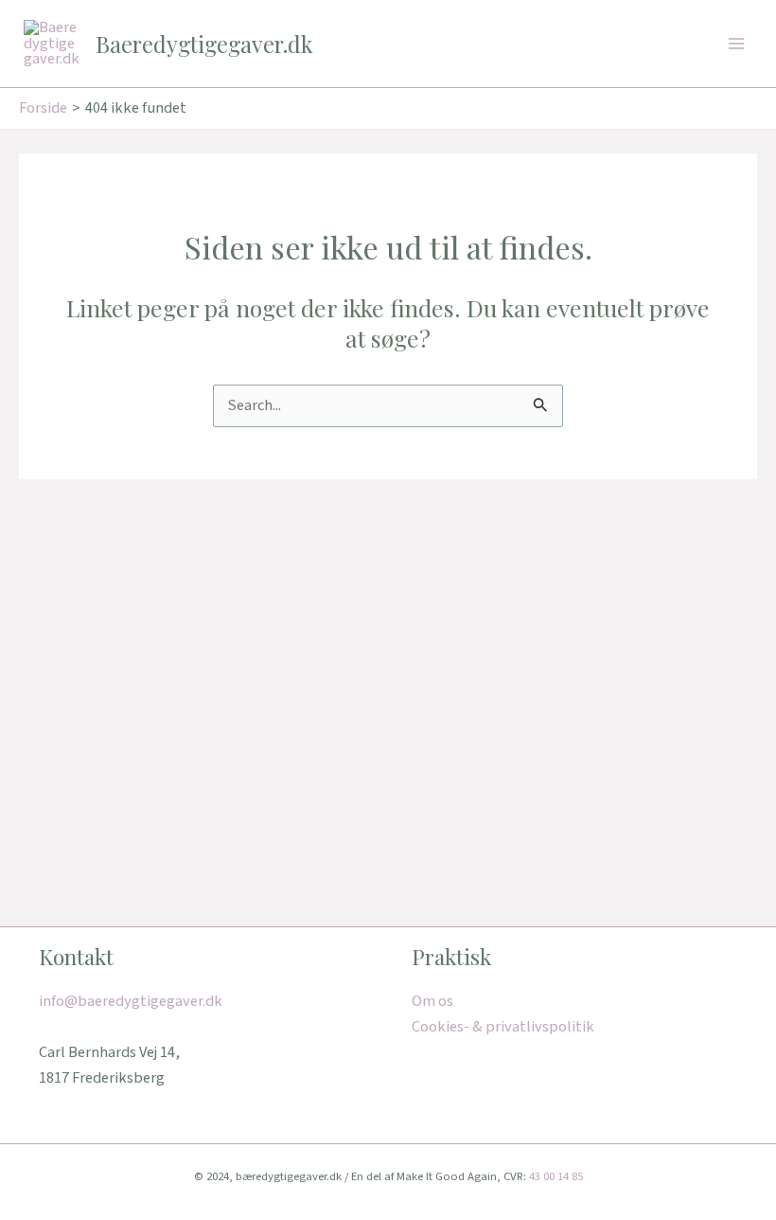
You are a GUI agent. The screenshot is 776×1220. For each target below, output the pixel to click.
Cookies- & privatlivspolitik (503, 1026)
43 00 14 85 (556, 1176)
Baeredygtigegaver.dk (204, 43)
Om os (432, 1001)
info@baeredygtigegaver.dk (130, 1001)
